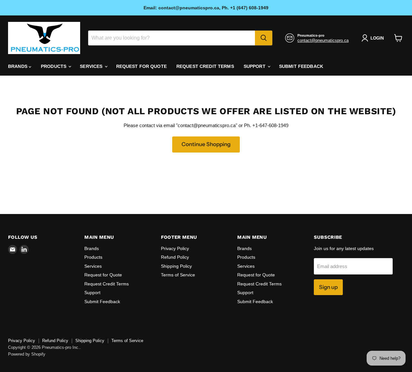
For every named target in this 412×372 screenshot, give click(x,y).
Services (92, 66)
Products (54, 66)
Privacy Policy (175, 248)
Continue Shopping (206, 144)
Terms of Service (178, 274)
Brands (18, 66)
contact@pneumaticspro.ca (323, 40)
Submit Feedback (301, 66)
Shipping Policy (176, 266)
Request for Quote (141, 66)
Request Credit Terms (205, 66)
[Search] (263, 38)
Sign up (328, 287)
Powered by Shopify (26, 354)
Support (255, 66)
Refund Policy (175, 257)
